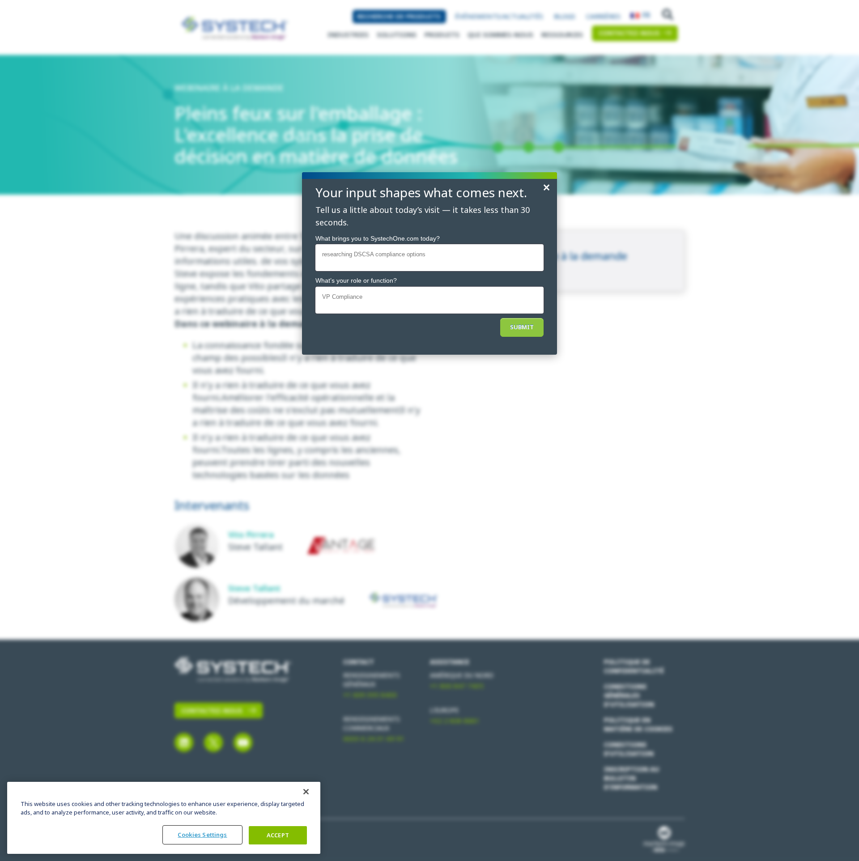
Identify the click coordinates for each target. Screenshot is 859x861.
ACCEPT (278, 835)
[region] (163, 818)
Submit (522, 327)
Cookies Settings (202, 835)
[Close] (306, 792)
